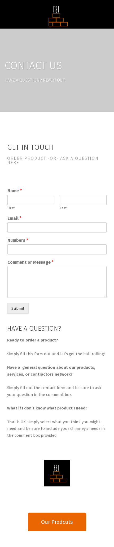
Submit (17, 308)
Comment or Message (30, 262)
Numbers (17, 240)
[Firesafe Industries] (57, 15)
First (11, 208)
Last (63, 208)
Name (14, 190)
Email (14, 218)
